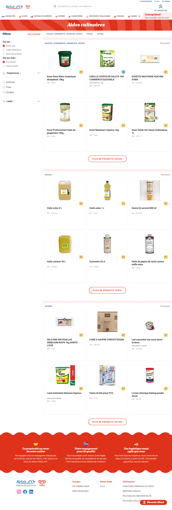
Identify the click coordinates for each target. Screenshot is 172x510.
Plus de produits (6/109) (107, 421)
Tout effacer (33, 34)
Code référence (13, 49)
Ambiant (10, 82)
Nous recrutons (80, 491)
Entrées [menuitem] (61, 16)
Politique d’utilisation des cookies (140, 501)
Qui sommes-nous (80, 486)
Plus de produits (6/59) (107, 290)
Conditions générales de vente (138, 486)
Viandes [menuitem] (134, 16)
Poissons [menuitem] (120, 16)
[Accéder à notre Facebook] (25, 492)
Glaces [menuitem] (24, 16)
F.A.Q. (158, 1)
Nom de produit (14, 53)
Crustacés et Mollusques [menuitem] (99, 16)
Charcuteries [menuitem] (77, 16)
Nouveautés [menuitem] (10, 16)
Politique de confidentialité (137, 496)
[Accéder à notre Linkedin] (31, 492)
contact (167, 1)
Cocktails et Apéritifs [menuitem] (43, 16)
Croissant (11, 62)
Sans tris (10, 45)
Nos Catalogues (146, 1)
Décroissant (12, 66)
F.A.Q (102, 486)
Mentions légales (132, 491)
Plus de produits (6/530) (107, 159)
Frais (8, 87)
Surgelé (10, 92)
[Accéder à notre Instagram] (19, 492)
